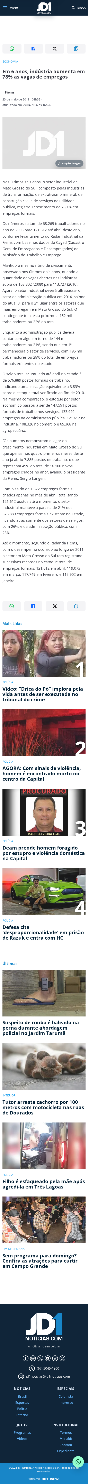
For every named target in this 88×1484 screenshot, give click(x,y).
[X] (40, 1358)
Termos (66, 1432)
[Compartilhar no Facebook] (33, 49)
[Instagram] (33, 1358)
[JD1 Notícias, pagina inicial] (44, 7)
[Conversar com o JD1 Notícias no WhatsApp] (78, 1462)
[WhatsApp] (62, 1358)
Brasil (22, 1396)
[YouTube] (48, 1358)
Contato (66, 1445)
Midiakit (66, 1438)
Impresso (66, 1402)
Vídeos (22, 1438)
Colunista (66, 1396)
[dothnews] (51, 1479)
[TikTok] (55, 1358)
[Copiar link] (76, 49)
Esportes (22, 1402)
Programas (22, 1432)
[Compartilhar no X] (54, 49)
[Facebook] (25, 1358)
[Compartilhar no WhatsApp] (11, 49)
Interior (22, 1415)
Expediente (65, 1451)
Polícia (22, 1408)
